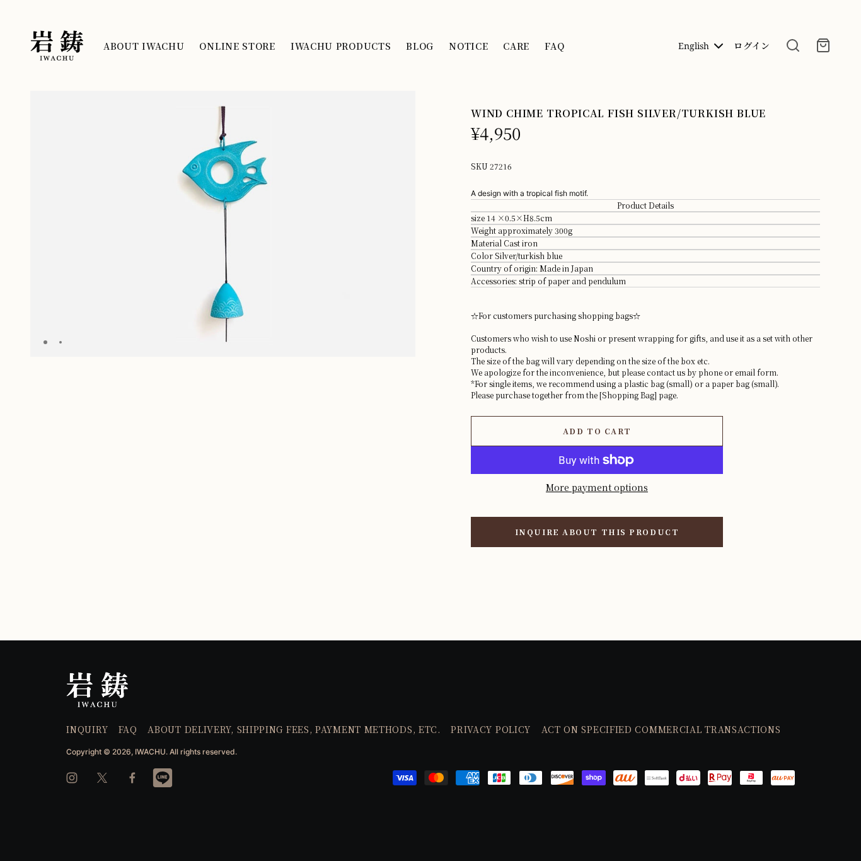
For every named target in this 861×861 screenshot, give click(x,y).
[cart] (823, 45)
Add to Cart (597, 430)
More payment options (597, 487)
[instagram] (72, 778)
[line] (162, 778)
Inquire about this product (597, 531)
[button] (401, 106)
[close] (793, 45)
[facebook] (132, 778)
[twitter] (102, 778)
